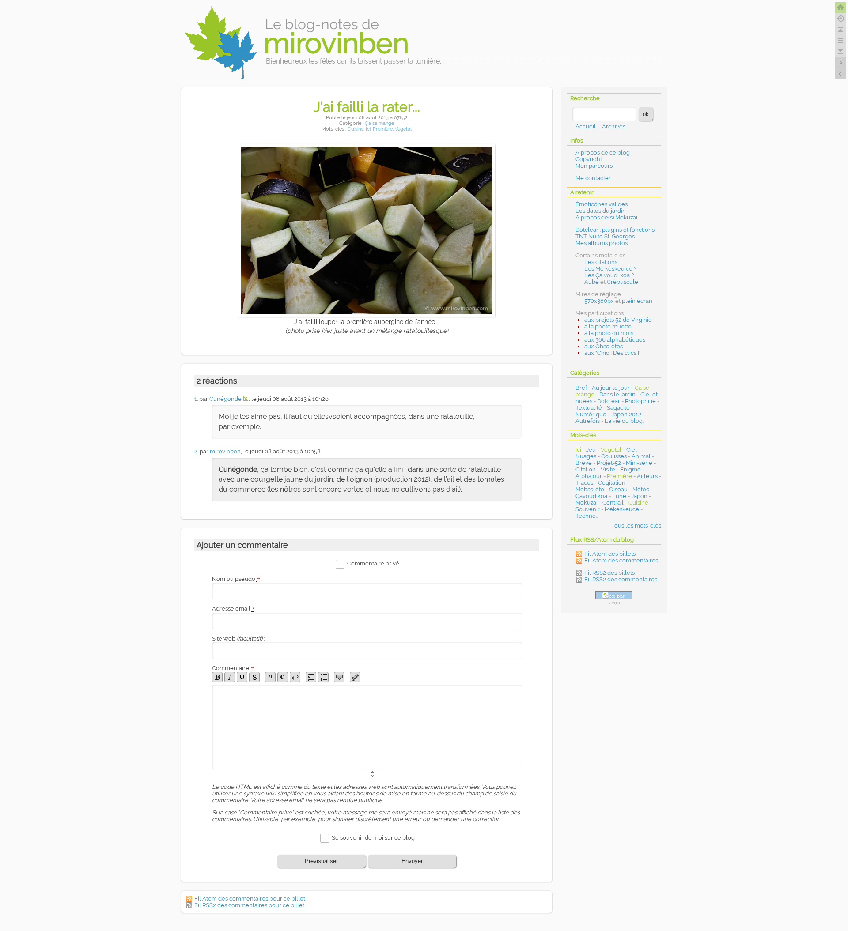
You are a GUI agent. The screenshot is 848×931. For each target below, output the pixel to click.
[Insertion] (242, 677)
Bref (581, 387)
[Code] (282, 677)
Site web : (238, 638)
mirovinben (225, 451)
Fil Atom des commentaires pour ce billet (249, 898)
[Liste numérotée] (323, 677)
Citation (585, 469)
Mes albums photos (601, 243)
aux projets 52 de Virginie (618, 320)
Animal (641, 456)
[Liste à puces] (311, 677)
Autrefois (587, 421)
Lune (619, 496)
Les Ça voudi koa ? (609, 275)
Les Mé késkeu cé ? (610, 268)
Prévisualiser (321, 861)
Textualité (588, 407)
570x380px (599, 301)
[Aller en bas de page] (840, 51)
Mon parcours (594, 165)
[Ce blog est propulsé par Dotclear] (613, 595)
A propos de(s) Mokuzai (606, 217)
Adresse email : (234, 608)
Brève (583, 463)
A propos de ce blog (602, 152)
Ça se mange (379, 123)
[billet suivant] (840, 73)
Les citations (600, 262)
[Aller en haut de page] (840, 29)
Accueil (585, 126)
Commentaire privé (373, 563)
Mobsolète (589, 489)
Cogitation (611, 482)
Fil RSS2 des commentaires (620, 579)
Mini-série (639, 463)
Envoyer (412, 861)
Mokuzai (586, 502)
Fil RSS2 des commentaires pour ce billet (249, 905)
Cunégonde (225, 399)
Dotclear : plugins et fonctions (615, 229)
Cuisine (355, 129)
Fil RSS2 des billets (609, 572)
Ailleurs (647, 476)
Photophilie (640, 401)
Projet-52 (609, 463)
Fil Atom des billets (610, 553)
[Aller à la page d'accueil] (840, 7)
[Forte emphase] (217, 677)
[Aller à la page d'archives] (840, 18)
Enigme (630, 469)
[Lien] (355, 677)
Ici (368, 129)
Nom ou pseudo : (237, 579)
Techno (585, 516)
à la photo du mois (608, 333)
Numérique (590, 414)
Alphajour (588, 476)
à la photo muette (608, 326)
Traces (584, 482)
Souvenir (587, 509)
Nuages (585, 456)
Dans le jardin (617, 394)
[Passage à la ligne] (295, 677)
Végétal (403, 129)
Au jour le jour (611, 387)
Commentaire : (234, 668)
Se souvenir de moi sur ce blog (373, 837)
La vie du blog (624, 421)
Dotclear (608, 401)
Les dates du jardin (600, 210)
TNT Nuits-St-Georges (605, 236)
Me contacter (593, 178)
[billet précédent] (840, 62)
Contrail (613, 502)
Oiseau (618, 489)
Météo (641, 489)
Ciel (631, 449)
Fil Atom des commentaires (621, 560)
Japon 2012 (626, 414)
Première (383, 129)
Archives (613, 126)
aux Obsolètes (603, 346)
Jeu (591, 449)
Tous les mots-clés (636, 525)
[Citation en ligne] (270, 677)
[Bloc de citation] (339, 677)
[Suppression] (254, 677)
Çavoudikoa (591, 496)
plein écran (637, 301)
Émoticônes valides (601, 204)
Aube (591, 282)
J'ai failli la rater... (367, 106)
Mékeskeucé (622, 509)
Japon (639, 496)
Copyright (588, 159)
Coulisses (614, 456)
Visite (608, 469)
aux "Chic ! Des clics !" (612, 353)
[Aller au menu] (840, 40)
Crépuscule (622, 282)
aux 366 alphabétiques (614, 339)
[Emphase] (229, 677)
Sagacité (618, 407)
